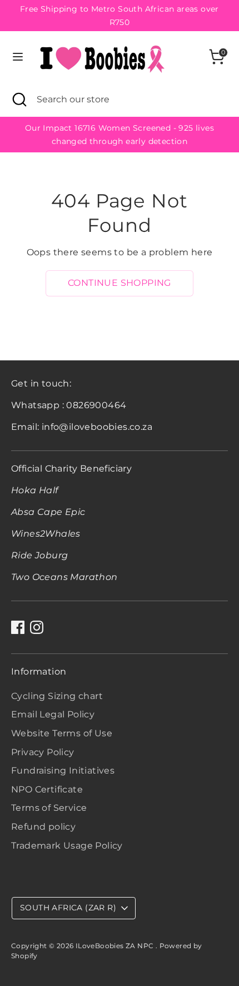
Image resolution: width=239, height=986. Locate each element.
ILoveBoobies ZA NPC (116, 946)
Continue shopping (119, 283)
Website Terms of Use (61, 733)
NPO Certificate (47, 789)
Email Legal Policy (52, 714)
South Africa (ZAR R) (68, 908)
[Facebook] (17, 627)
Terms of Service (49, 807)
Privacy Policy (42, 752)
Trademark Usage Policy (67, 845)
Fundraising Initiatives (62, 770)
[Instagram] (36, 627)
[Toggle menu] (18, 56)
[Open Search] (18, 99)
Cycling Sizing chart (57, 696)
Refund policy (43, 826)
